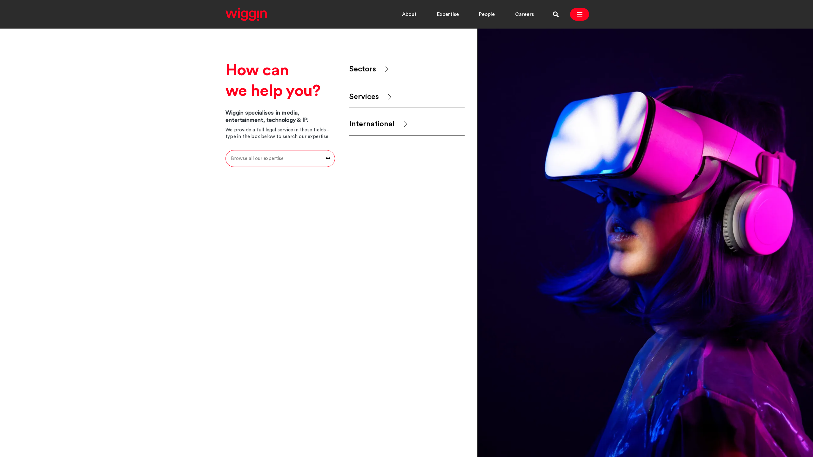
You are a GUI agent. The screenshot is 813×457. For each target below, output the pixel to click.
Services (364, 97)
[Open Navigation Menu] (579, 14)
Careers (524, 14)
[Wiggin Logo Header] (246, 14)
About (409, 14)
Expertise (448, 14)
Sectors (362, 69)
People (487, 14)
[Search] (555, 14)
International (372, 124)
